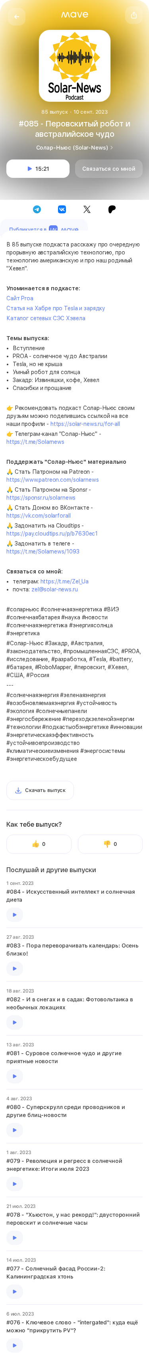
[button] (74, 15)
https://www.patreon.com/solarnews (52, 480)
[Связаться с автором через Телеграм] (36, 209)
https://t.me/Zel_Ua (65, 581)
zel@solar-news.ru (54, 589)
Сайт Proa (19, 298)
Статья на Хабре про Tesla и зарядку (55, 308)
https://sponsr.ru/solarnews (40, 497)
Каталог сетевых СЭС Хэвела (45, 318)
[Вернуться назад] (16, 17)
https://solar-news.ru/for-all (85, 424)
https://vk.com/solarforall (38, 515)
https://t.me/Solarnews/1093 (42, 551)
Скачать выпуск (45, 790)
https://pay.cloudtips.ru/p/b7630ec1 (52, 533)
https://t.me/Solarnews (35, 442)
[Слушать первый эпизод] (14, 915)
